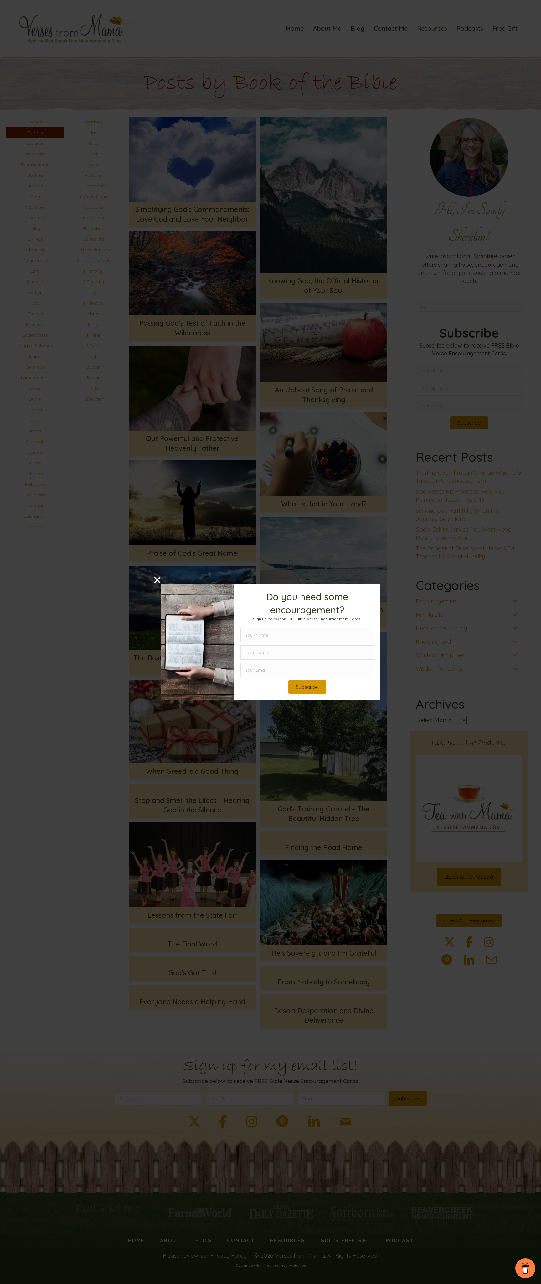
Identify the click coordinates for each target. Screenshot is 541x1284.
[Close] (157, 580)
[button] (307, 687)
